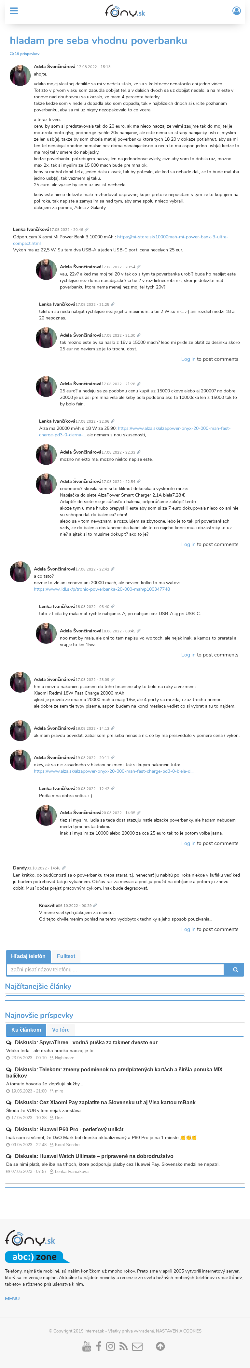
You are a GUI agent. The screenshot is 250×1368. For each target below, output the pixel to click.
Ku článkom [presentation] (26, 1030)
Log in (188, 359)
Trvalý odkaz (88, 226)
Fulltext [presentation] (66, 956)
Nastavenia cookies (178, 1331)
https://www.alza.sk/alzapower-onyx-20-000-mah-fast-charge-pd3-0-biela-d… (114, 771)
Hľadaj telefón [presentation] (28, 956)
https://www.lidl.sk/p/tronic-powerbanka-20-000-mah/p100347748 (102, 589)
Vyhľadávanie (235, 970)
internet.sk (94, 1331)
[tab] (28, 956)
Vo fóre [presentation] (61, 1030)
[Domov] (125, 10)
